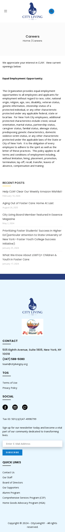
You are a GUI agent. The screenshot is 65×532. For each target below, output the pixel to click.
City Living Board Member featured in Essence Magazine (32, 217)
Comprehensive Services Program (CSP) (24, 497)
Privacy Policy (9, 387)
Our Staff (7, 477)
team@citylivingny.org (15, 364)
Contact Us (8, 472)
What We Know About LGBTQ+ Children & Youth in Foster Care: (29, 257)
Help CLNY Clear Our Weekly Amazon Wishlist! (32, 191)
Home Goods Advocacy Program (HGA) (23, 502)
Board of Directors (12, 482)
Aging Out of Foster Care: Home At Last (28, 203)
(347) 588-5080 (13, 359)
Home (26, 40)
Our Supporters (10, 487)
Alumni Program (11, 492)
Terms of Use (9, 382)
